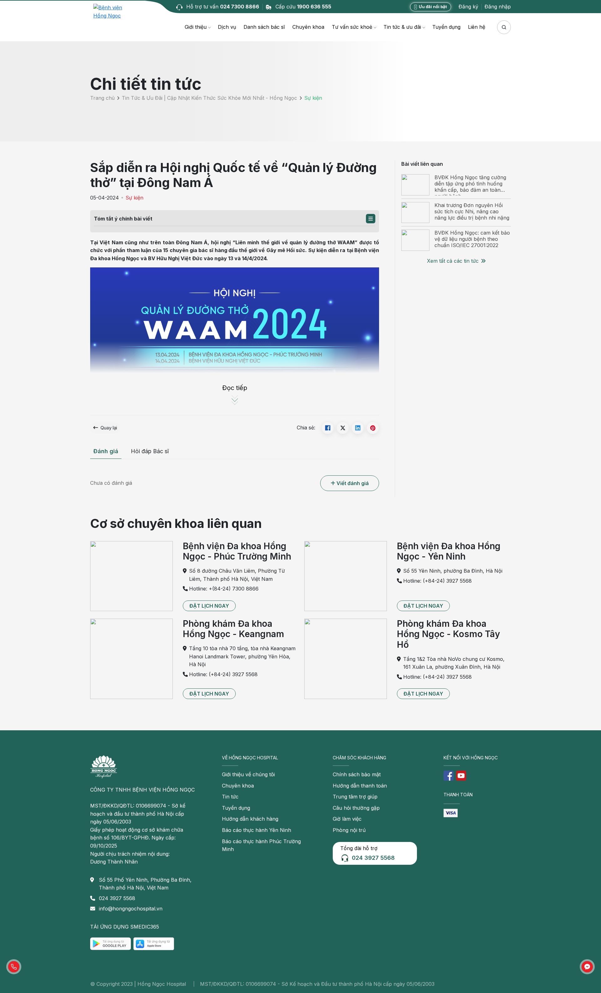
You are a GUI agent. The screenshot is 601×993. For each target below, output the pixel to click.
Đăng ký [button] (468, 6)
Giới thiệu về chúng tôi (248, 774)
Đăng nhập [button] (498, 6)
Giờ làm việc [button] (347, 819)
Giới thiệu (196, 27)
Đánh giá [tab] (105, 451)
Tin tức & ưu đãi (402, 27)
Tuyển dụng (446, 27)
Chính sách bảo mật (357, 774)
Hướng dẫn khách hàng (250, 819)
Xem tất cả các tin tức (453, 261)
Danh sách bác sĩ (264, 27)
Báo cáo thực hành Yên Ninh (256, 830)
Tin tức (230, 796)
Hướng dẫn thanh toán (360, 786)
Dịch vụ (227, 27)
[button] (370, 218)
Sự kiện (134, 197)
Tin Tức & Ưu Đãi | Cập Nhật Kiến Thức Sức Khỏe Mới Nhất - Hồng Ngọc (209, 98)
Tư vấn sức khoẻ (352, 27)
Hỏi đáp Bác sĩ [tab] (150, 451)
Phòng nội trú (349, 830)
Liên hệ (476, 27)
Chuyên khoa (308, 27)
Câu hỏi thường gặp (356, 808)
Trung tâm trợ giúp (355, 796)
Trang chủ (102, 98)
